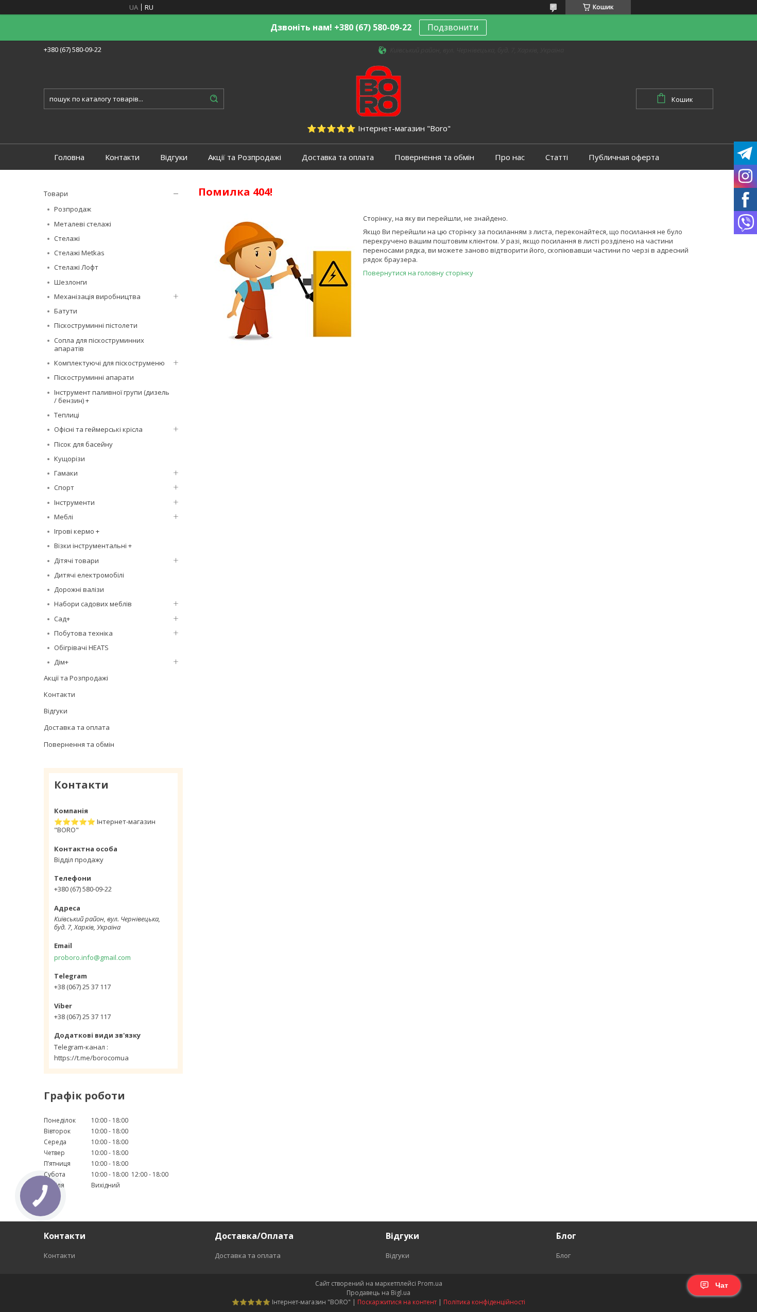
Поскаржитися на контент (397, 1302)
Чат (721, 1285)
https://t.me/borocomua (91, 1057)
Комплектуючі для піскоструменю (109, 363)
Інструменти (74, 502)
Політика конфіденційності (484, 1302)
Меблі (63, 516)
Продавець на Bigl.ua (378, 1292)
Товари (56, 193)
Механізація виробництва (97, 296)
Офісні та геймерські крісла (98, 429)
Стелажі (67, 238)
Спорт (64, 487)
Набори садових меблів (93, 603)
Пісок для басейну (83, 444)
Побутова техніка (83, 633)
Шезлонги (70, 282)
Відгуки (173, 157)
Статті (556, 157)
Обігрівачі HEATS (81, 647)
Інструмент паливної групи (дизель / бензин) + (111, 396)
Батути (65, 311)
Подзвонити (452, 27)
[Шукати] (213, 99)
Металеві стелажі (82, 224)
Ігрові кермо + (76, 531)
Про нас (510, 157)
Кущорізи (69, 458)
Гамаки (66, 473)
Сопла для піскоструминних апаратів (99, 344)
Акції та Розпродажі (244, 157)
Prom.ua (430, 1283)
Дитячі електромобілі (89, 575)
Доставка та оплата (338, 157)
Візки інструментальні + (93, 545)
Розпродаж (72, 209)
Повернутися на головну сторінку (418, 272)
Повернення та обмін (434, 157)
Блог (563, 1255)
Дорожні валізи (79, 589)
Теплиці (66, 414)
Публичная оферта (624, 157)
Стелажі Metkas (79, 252)
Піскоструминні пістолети (95, 325)
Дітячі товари (76, 560)
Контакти (122, 157)
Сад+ (62, 618)
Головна (69, 157)
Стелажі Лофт (76, 267)
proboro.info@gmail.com (92, 957)
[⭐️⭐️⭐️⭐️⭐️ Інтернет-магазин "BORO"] (378, 90)
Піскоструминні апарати (94, 377)
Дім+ (61, 662)
